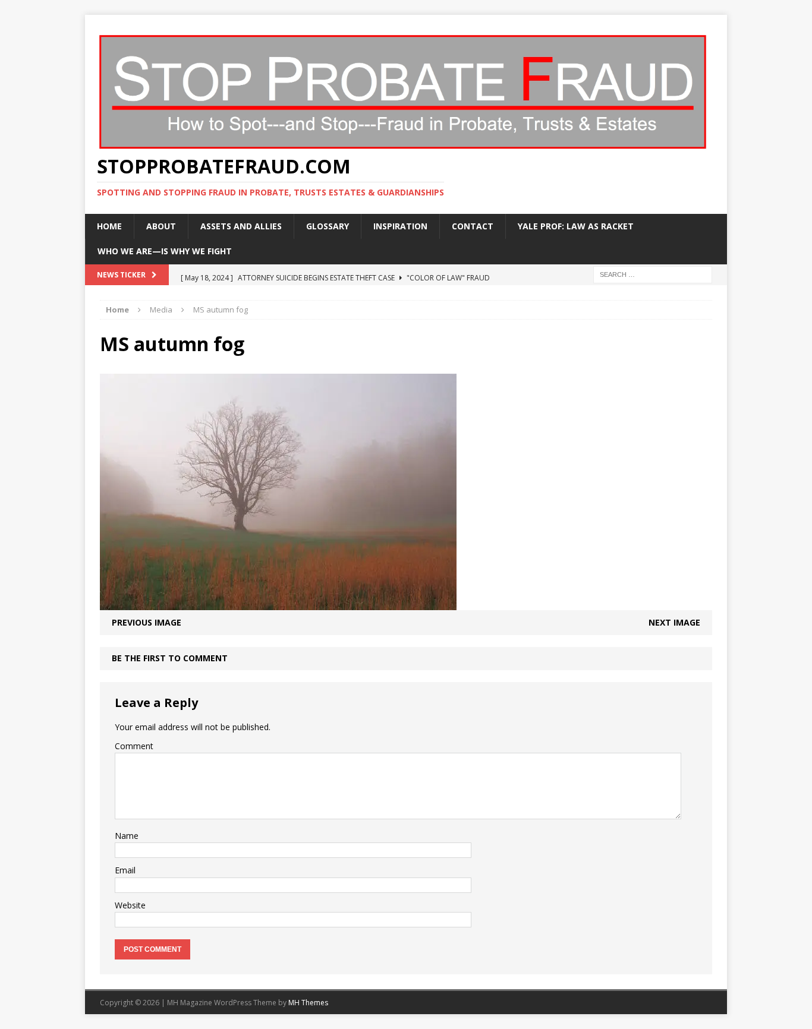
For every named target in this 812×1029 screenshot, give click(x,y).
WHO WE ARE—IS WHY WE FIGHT (164, 251)
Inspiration (400, 226)
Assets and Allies (241, 226)
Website (130, 905)
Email (125, 870)
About (161, 226)
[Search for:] (652, 273)
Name (127, 835)
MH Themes (308, 1003)
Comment (134, 746)
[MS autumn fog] (278, 603)
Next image (674, 622)
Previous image (146, 622)
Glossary (327, 226)
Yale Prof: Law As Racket (576, 226)
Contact (472, 226)
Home (109, 226)
